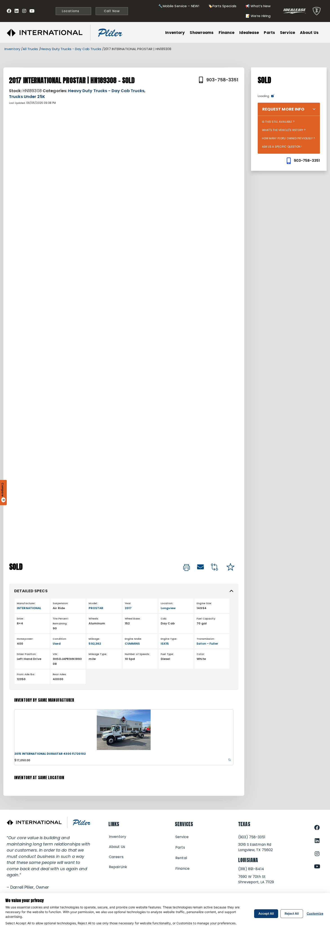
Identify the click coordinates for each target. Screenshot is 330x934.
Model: (93, 603)
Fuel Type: (167, 654)
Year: (128, 603)
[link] (186, 568)
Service (287, 32)
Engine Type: (169, 639)
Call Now (112, 11)
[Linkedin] (16, 11)
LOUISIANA (248, 860)
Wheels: (94, 618)
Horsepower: (25, 639)
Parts (269, 32)
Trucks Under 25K (27, 96)
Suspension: (60, 603)
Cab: (164, 618)
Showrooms (201, 32)
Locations (69, 11)
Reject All (292, 913)
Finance (227, 32)
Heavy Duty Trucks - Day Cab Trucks (71, 49)
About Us (309, 32)
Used (56, 643)
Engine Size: (204, 603)
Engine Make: (133, 639)
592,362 (95, 643)
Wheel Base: (133, 618)
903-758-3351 (222, 80)
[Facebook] (9, 11)
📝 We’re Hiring (258, 15)
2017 (128, 608)
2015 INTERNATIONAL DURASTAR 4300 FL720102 (50, 754)
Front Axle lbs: (26, 674)
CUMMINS (132, 643)
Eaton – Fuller (207, 643)
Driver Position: (26, 654)
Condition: (60, 639)
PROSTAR (96, 608)
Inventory (175, 32)
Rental (181, 858)
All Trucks (30, 49)
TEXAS (244, 824)
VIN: (55, 654)
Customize (315, 913)
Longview (168, 608)
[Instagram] (24, 11)
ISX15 (165, 643)
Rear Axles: (60, 674)
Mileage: (94, 639)
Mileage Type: (98, 654)
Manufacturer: (26, 603)
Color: (201, 654)
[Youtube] (32, 11)
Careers (116, 856)
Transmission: (206, 639)
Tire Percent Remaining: (60, 621)
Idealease (249, 32)
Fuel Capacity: (206, 618)
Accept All (266, 913)
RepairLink (118, 867)
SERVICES (184, 824)
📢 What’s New (258, 6)
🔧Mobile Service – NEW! (178, 6)
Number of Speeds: (137, 654)
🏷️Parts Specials (222, 6)
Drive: (20, 618)
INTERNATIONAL (29, 608)
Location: (167, 603)
